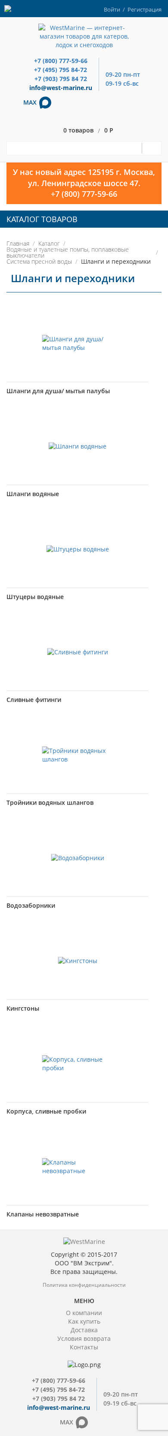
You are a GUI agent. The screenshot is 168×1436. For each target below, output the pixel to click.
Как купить (84, 1321)
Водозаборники (30, 905)
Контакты (84, 1347)
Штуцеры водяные (35, 597)
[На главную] (84, 36)
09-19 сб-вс (122, 83)
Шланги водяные (32, 494)
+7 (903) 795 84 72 (60, 79)
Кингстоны (22, 1008)
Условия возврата (84, 1338)
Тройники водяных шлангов (49, 802)
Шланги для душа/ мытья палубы (58, 391)
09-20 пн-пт (123, 74)
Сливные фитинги (33, 699)
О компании (84, 1313)
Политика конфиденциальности (84, 1284)
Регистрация (145, 9)
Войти (112, 9)
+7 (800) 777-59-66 (60, 61)
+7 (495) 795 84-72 (60, 70)
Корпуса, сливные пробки (46, 1111)
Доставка (84, 1330)
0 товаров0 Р (88, 130)
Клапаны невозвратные (42, 1214)
